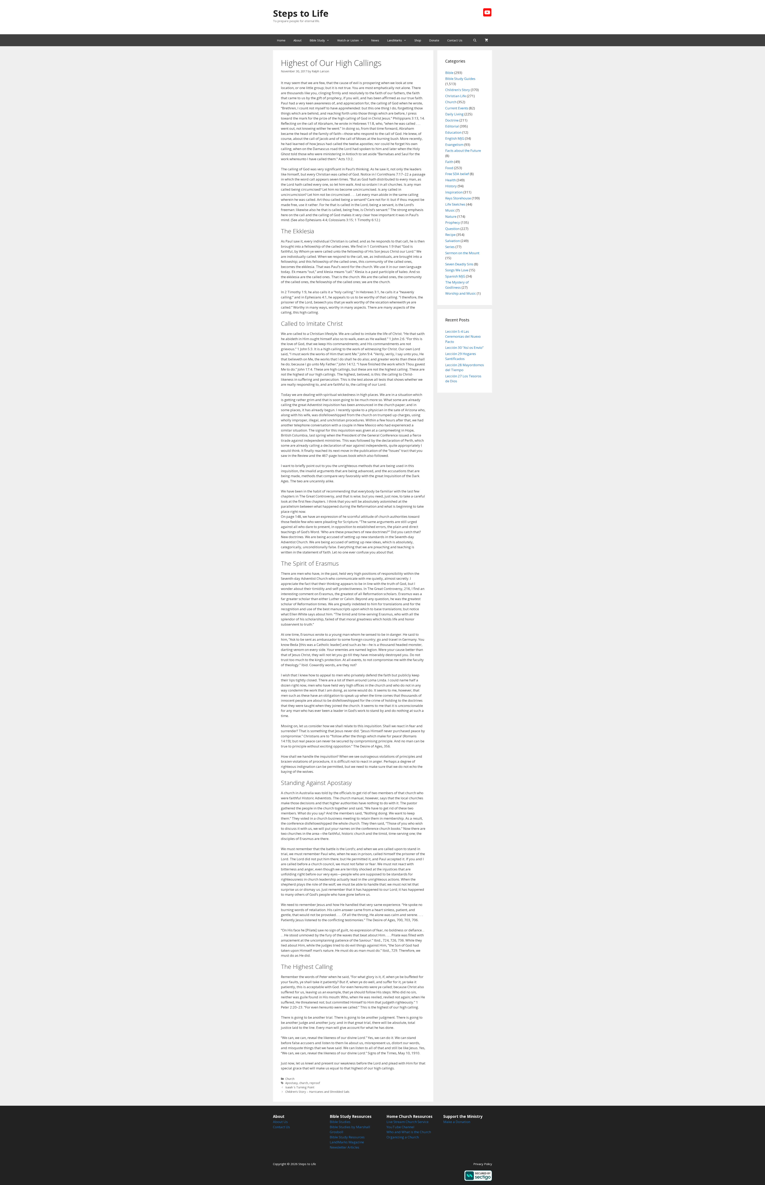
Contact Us (454, 40)
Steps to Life (301, 13)
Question (452, 228)
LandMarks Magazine (347, 1142)
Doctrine (452, 120)
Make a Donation (456, 1121)
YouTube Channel (400, 1127)
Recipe (450, 234)
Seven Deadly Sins (459, 264)
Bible (449, 72)
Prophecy (452, 222)
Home (281, 40)
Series (450, 246)
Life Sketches (455, 204)
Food (449, 168)
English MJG (454, 138)
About (297, 40)
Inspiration (454, 192)
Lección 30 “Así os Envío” (464, 347)
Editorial (452, 126)
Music (450, 210)
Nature (450, 216)
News (375, 40)
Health (450, 180)
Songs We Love (456, 270)
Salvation (452, 240)
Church (289, 1079)
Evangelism (454, 144)
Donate (434, 40)
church (303, 1083)
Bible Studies (340, 1121)
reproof (315, 1083)
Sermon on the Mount (462, 253)
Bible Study (317, 40)
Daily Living (454, 114)
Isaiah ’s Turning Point (299, 1087)
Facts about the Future (463, 150)
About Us (280, 1121)
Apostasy (291, 1083)
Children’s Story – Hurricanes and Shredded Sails (317, 1092)
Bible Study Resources (347, 1137)
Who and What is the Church (408, 1132)
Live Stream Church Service (407, 1121)
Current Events (456, 108)
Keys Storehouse (458, 198)
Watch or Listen (348, 40)
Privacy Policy (482, 1164)
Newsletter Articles (344, 1147)
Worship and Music (460, 293)
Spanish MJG (455, 276)
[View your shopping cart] (486, 40)
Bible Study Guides (460, 78)
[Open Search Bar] (475, 40)
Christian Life (455, 96)
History (451, 186)
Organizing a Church (402, 1137)
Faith (449, 161)
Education (453, 132)
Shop (417, 40)
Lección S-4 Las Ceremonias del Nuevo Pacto (463, 336)
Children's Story (457, 89)
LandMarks (394, 40)
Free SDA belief (457, 174)
